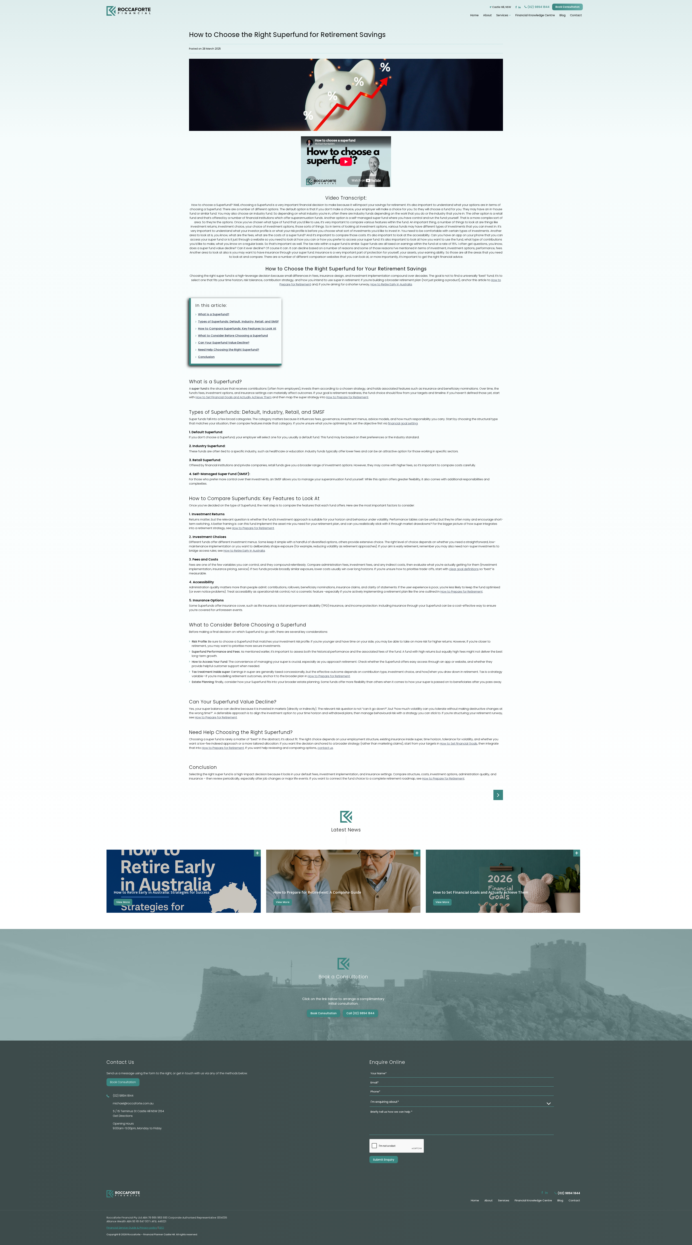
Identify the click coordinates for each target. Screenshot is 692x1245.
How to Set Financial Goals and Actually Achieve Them (234, 397)
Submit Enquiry (383, 1160)
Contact (576, 15)
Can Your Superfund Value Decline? (223, 343)
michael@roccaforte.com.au (133, 1103)
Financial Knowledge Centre (535, 15)
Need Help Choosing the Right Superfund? (228, 350)
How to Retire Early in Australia (391, 284)
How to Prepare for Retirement (347, 397)
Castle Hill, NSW (501, 7)
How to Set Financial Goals (458, 743)
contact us (325, 748)
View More (123, 902)
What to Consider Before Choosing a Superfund (233, 336)
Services (502, 15)
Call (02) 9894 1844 (360, 1013)
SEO (161, 1227)
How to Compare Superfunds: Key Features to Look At (237, 328)
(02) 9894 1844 (538, 7)
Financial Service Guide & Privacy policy (132, 1227)
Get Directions (123, 1116)
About (487, 15)
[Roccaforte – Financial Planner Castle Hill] (129, 10)
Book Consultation (323, 1013)
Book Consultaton (567, 7)
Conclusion (206, 357)
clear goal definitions (464, 569)
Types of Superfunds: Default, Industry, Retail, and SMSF (238, 321)
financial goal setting (403, 423)
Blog (562, 15)
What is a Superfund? (213, 314)
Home (474, 15)
